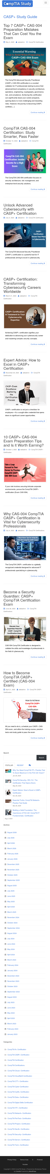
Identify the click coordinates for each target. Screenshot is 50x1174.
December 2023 (13, 976)
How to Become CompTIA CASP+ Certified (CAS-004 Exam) (19, 679)
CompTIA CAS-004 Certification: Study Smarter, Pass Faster (21, 132)
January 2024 (12, 970)
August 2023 (12, 997)
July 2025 (10, 891)
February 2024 (12, 965)
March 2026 (11, 848)
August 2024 (12, 933)
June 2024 (11, 944)
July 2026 (10, 838)
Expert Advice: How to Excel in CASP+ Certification (21, 364)
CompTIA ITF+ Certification (18, 1108)
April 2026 (11, 843)
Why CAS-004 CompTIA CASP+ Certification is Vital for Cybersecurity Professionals (23, 520)
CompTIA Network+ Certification (19, 1113)
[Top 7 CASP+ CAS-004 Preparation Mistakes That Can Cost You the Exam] (25, 61)
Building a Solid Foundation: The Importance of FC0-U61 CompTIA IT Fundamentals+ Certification (26, 813)
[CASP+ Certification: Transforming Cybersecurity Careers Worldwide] (25, 316)
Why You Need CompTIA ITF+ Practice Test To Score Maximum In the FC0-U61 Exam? (29, 771)
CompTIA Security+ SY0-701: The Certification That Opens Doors (25, 781)
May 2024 (11, 949)
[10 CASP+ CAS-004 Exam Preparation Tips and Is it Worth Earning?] (25, 469)
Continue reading (37, 112)
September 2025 (13, 880)
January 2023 (12, 1034)
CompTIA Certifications (36, 530)
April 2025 (11, 907)
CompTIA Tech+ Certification (18, 1145)
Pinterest (40, 1160)
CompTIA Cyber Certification (18, 1086)
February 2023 (12, 1029)
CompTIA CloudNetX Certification (20, 1076)
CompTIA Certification (36, 42)
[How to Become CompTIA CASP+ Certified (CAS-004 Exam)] (25, 709)
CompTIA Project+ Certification (19, 1124)
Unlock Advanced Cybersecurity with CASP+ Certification (20, 209)
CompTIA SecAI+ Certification (18, 1129)
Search (6, 753)
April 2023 (11, 1018)
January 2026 (12, 859)
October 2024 (12, 923)
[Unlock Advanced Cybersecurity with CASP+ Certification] (25, 235)
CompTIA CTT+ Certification (18, 1081)
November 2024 (13, 917)
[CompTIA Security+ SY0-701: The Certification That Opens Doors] (8, 782)
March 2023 (11, 1023)
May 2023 (11, 1013)
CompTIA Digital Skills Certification (20, 1102)
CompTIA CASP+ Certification (18, 1055)
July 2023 (10, 1002)
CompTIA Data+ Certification (18, 1097)
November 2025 (13, 869)
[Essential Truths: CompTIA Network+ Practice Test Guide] (8, 802)
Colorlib (18, 1171)
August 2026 (12, 832)
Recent (20, 765)
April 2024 (11, 954)
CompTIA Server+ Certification (19, 1140)
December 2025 (13, 864)
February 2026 (12, 853)
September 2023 (13, 991)
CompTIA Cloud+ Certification (18, 1070)
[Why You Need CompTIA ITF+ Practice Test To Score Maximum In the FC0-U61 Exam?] (8, 772)
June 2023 (11, 1007)
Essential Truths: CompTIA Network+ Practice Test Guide (26, 801)
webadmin (21, 42)
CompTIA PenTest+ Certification (19, 1118)
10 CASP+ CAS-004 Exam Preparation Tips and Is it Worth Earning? (23, 440)
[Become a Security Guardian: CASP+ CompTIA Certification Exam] (25, 629)
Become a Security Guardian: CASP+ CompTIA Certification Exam (21, 598)
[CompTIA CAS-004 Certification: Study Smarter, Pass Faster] (25, 161)
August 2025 (12, 885)
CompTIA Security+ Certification (19, 1134)
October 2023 (12, 986)
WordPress (32, 1171)
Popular (9, 765)
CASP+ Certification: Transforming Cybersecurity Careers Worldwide (22, 285)
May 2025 (11, 901)
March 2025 (11, 912)
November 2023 (13, 981)
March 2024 (11, 960)
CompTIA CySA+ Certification (18, 1092)
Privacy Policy (11, 1160)
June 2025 (11, 896)
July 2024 (10, 938)
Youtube (25, 1164)
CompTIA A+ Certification (17, 1049)
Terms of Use (24, 1160)
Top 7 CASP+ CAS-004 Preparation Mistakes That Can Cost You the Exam (22, 31)
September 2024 (13, 928)
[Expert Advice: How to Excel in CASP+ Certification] (25, 393)
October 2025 (12, 875)
